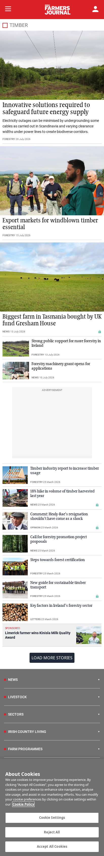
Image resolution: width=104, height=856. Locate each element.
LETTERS (35, 619)
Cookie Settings (52, 817)
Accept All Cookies (52, 846)
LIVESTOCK (17, 697)
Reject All (52, 832)
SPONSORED (12, 628)
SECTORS (15, 714)
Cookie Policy (23, 804)
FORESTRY (9, 139)
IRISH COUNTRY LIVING (27, 732)
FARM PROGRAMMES (25, 749)
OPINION (35, 527)
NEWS (6, 331)
